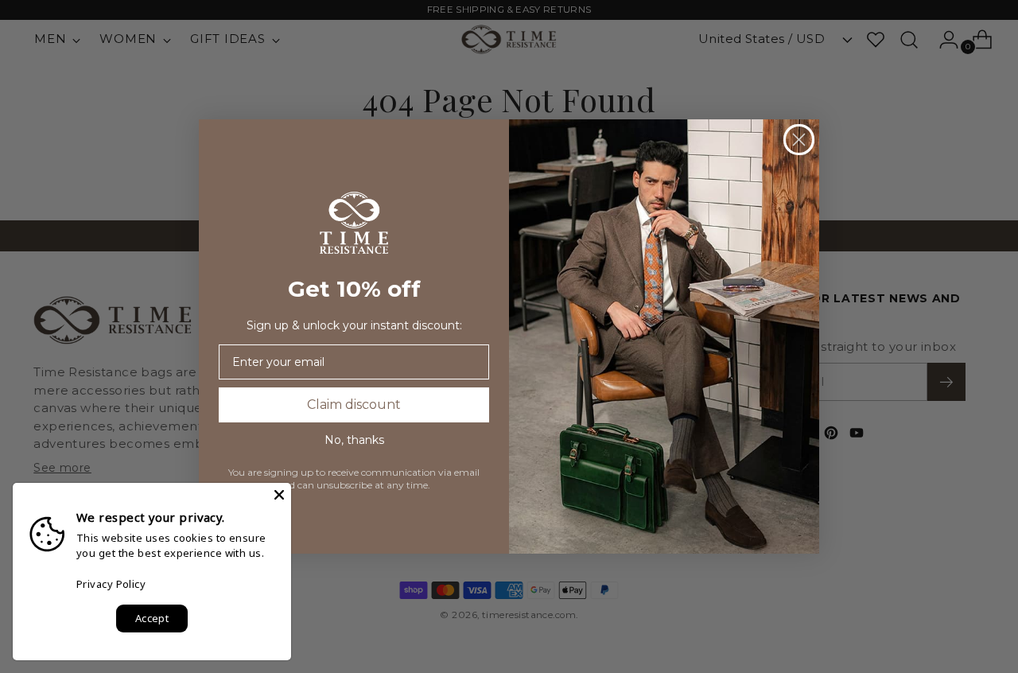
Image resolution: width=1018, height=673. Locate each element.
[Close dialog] (799, 140)
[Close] (279, 495)
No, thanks (354, 440)
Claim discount (354, 404)
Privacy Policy (111, 584)
